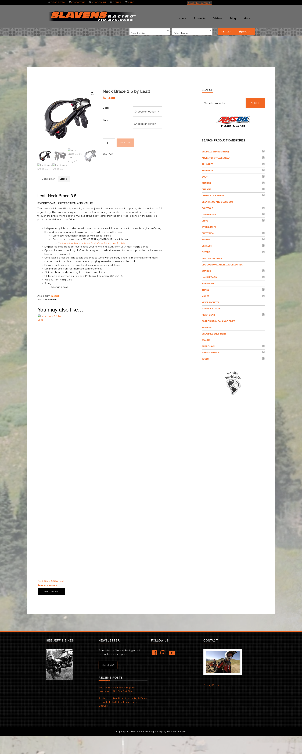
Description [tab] (48, 178)
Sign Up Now (108, 664)
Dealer (117, 2)
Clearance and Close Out (217, 201)
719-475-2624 (57, 2)
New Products (210, 302)
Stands (206, 340)
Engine (206, 239)
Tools (205, 358)
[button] (92, 94)
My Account (99, 2)
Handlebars (209, 277)
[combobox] (149, 31)
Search (227, 31)
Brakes (206, 183)
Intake (205, 289)
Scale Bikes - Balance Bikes (218, 321)
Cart (131, 2)
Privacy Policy (211, 685)
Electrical (208, 233)
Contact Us (78, 2)
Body (205, 176)
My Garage (247, 31)
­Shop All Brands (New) (215, 151)
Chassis (206, 189)
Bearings (207, 170)
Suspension (208, 346)
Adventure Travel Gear (216, 157)
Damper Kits (209, 214)
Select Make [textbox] (138, 33)
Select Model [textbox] (181, 33)
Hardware (208, 283)
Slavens (206, 327)
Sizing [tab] (63, 178)
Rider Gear (208, 314)
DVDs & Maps (209, 226)
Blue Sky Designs (176, 731)
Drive (205, 220)
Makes (205, 296)
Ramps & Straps (211, 308)
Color (106, 107)
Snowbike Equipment (214, 333)
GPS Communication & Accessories (222, 264)
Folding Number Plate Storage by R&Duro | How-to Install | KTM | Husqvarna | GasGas (123, 702)
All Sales (207, 164)
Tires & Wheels (210, 352)
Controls (207, 208)
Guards (206, 270)
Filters (206, 252)
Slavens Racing (92, 16)
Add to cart (125, 142)
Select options (51, 591)
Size (105, 120)
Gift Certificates (212, 258)
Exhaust (207, 245)
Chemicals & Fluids (213, 195)
